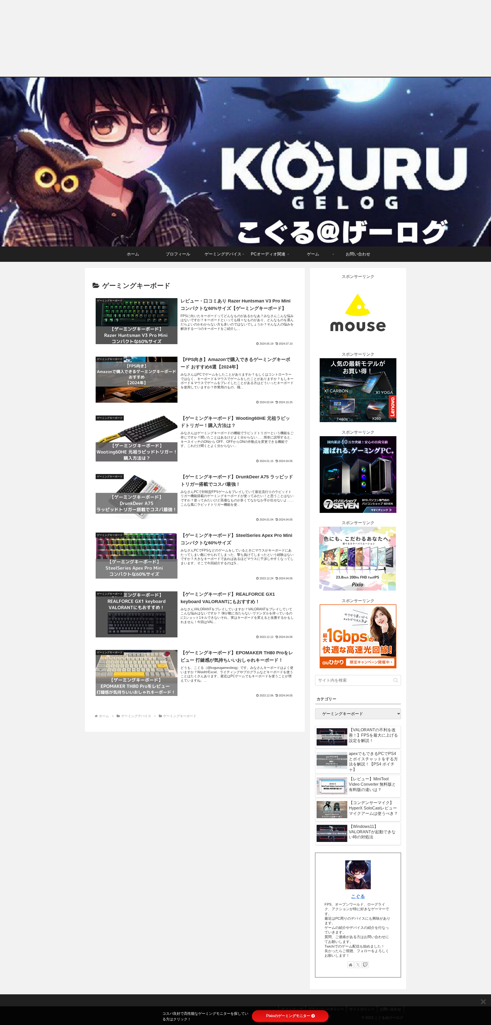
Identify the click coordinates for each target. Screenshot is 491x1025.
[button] (395, 680)
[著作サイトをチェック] (350, 964)
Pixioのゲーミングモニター (288, 1015)
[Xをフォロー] (358, 964)
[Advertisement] (245, 38)
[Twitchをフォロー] (365, 964)
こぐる (358, 896)
